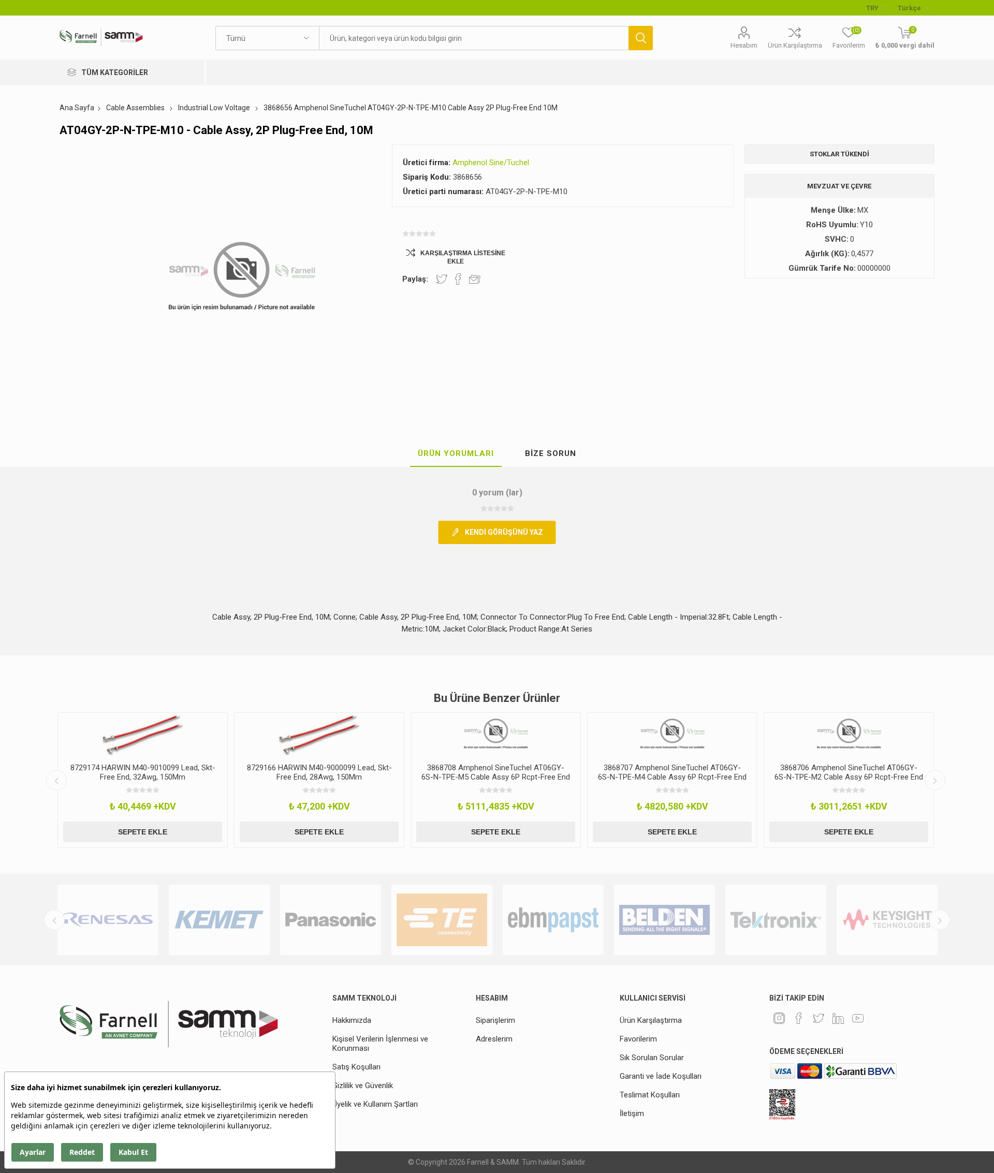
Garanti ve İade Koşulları (660, 1076)
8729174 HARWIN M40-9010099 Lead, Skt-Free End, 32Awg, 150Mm (142, 772)
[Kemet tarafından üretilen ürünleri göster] (219, 920)
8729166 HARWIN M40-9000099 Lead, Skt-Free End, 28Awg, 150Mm (319, 772)
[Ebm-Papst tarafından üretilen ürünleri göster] (553, 920)
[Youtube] (858, 1018)
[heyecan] (818, 1018)
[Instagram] (779, 1018)
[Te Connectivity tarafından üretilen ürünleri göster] (442, 920)
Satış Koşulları (356, 1067)
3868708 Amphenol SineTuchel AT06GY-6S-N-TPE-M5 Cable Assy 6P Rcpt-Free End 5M (495, 777)
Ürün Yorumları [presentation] (456, 453)
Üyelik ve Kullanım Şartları (375, 1104)
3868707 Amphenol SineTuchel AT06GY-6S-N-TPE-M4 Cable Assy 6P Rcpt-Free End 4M (672, 777)
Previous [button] (56, 780)
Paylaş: (415, 279)
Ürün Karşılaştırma (795, 45)
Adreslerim (494, 1039)
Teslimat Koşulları (650, 1094)
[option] (142, 780)
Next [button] (935, 780)
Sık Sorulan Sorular (652, 1057)
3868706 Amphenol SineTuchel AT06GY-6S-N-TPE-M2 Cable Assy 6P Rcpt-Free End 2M (848, 777)
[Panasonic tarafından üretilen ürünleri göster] (330, 920)
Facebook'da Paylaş (458, 279)
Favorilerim (638, 1039)
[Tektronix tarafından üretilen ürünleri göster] (775, 920)
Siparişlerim (495, 1020)
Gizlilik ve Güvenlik (362, 1085)
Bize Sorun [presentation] (550, 453)
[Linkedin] (838, 1018)
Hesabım (743, 45)
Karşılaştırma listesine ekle (462, 257)
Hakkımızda (351, 1020)
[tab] (456, 454)
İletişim (632, 1113)
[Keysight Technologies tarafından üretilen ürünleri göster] (887, 920)
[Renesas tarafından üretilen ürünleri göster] (108, 920)
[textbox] (473, 38)
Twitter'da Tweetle (441, 279)
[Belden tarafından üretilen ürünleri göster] (664, 920)
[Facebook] (799, 1018)
